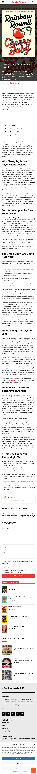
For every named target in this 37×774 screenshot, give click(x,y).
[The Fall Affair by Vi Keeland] (4, 629)
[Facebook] (9, 116)
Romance (14, 83)
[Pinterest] (16, 116)
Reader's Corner (19, 671)
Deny (18, 763)
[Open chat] (33, 770)
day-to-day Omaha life (13, 380)
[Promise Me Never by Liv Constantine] (4, 589)
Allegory (17, 658)
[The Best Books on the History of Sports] (7, 675)
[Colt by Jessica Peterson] (4, 609)
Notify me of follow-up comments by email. (15, 570)
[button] (34, 744)
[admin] (5, 497)
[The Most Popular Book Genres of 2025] (7, 650)
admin (12, 497)
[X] (13, 116)
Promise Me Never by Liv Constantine (18, 587)
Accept (18, 758)
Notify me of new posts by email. (12, 572)
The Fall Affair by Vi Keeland (16, 626)
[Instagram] (8, 714)
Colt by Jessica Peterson (14, 606)
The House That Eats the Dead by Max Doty (19, 616)
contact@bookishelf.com (15, 708)
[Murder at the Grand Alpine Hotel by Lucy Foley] (4, 599)
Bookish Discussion (21, 646)
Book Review (9, 60)
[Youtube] (22, 714)
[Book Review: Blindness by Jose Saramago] (7, 663)
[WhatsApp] (20, 116)
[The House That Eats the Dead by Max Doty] (4, 619)
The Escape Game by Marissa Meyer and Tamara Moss (27, 516)
